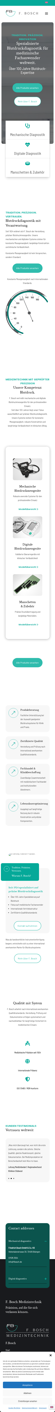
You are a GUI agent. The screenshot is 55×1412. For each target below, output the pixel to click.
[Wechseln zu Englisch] (46, 2)
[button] (50, 1355)
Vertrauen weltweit (20, 1130)
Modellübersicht (27, 509)
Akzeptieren (27, 1385)
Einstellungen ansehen (27, 1401)
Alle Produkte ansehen (27, 87)
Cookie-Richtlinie (14, 1408)
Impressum (43, 1408)
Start (8, 1350)
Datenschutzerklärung (29, 1408)
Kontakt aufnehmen (27, 925)
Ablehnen (27, 1393)
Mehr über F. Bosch (27, 101)
